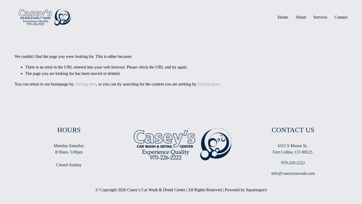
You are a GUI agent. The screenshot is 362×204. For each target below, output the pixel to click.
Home (283, 17)
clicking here (85, 84)
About (300, 17)
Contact (340, 17)
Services (320, 17)
